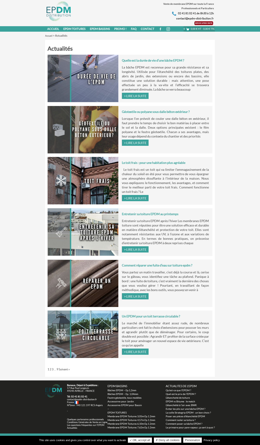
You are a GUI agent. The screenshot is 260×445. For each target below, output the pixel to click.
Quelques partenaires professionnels (85, 419)
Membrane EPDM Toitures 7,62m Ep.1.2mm (131, 427)
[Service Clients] (204, 22)
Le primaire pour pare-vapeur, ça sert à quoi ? (190, 427)
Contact (147, 28)
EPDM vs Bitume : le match (180, 401)
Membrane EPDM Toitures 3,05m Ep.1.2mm (131, 416)
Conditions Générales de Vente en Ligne (87, 422)
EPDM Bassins (100, 28)
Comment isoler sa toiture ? (181, 420)
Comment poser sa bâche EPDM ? (184, 423)
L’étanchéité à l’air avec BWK (181, 405)
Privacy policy (212, 440)
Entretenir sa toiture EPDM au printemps (150, 214)
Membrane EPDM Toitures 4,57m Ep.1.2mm (131, 420)
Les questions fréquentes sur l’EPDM (85, 425)
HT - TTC (199, 28)
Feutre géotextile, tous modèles (124, 397)
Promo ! (120, 28)
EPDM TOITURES (117, 412)
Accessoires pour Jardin (121, 401)
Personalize (192, 440)
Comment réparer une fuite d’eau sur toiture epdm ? (157, 265)
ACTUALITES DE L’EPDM (181, 386)
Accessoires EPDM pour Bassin (125, 405)
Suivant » (64, 369)
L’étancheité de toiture (178, 397)
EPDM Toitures (74, 28)
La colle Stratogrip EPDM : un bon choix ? (188, 412)
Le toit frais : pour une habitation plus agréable (153, 163)
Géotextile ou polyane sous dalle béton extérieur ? (156, 112)
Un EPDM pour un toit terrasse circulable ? (151, 316)
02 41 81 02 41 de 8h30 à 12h (196, 13)
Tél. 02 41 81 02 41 (77, 396)
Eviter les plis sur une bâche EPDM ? (185, 408)
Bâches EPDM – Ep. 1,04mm (123, 394)
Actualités (72, 428)
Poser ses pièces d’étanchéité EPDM (185, 416)
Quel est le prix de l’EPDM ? (181, 394)
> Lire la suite (135, 96)
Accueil (53, 28)
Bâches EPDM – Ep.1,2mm (122, 390)
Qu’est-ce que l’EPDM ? (178, 390)
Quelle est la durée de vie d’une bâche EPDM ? (153, 60)
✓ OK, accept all (140, 440)
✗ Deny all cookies (168, 440)
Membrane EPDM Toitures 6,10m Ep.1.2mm (131, 423)
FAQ (134, 28)
